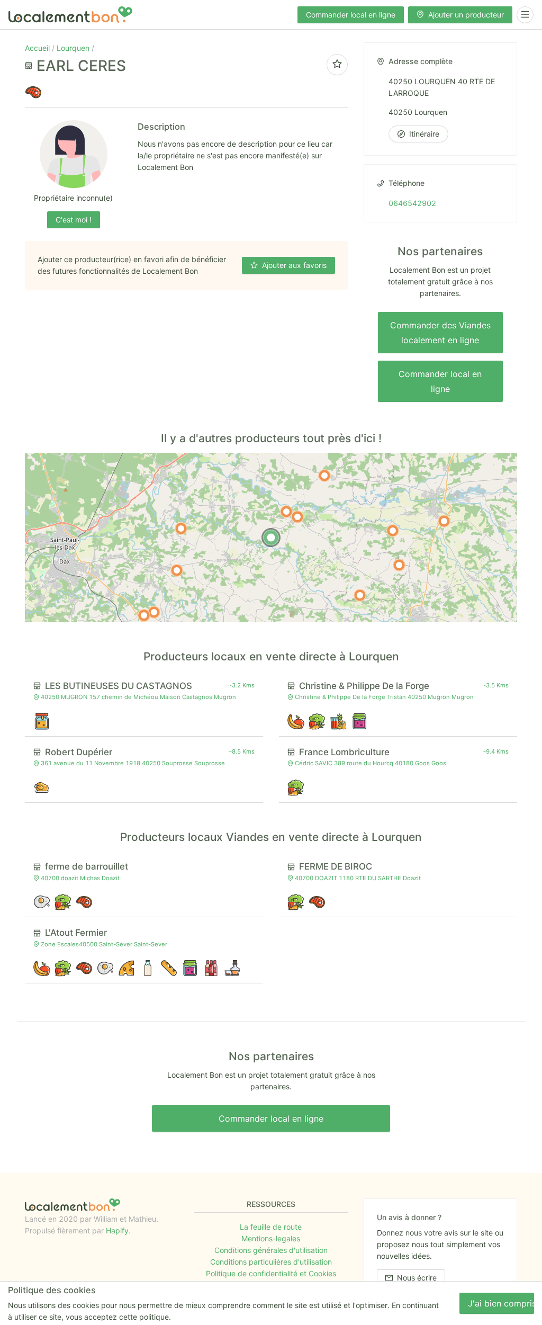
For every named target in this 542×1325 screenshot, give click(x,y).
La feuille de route (271, 1226)
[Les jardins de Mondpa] (144, 615)
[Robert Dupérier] (324, 475)
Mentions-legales (270, 1238)
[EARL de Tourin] (176, 570)
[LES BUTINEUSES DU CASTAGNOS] (286, 511)
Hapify (117, 1230)
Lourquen (74, 47)
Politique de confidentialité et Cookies (271, 1273)
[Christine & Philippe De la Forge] (297, 517)
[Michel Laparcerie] (154, 612)
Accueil (38, 47)
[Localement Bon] (70, 14)
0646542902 (412, 203)
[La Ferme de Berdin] (392, 530)
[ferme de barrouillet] (360, 595)
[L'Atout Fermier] (444, 521)
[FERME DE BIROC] (399, 565)
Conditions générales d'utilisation (271, 1250)
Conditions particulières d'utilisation (271, 1261)
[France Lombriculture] (181, 528)
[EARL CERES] (271, 537)
